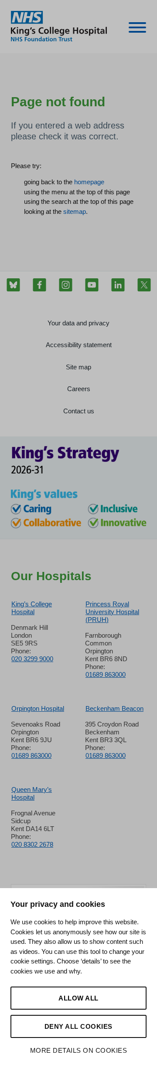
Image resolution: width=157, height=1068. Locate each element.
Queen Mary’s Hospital (31, 793)
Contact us (78, 411)
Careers (78, 388)
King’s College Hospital (31, 607)
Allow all (78, 998)
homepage (89, 182)
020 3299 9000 (32, 658)
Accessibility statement (79, 344)
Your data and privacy (78, 323)
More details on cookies (78, 1050)
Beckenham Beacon (114, 708)
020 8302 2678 (32, 844)
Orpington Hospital (37, 708)
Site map (78, 367)
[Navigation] (137, 29)
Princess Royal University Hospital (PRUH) (112, 611)
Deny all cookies (78, 1026)
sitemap (74, 211)
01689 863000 (105, 674)
